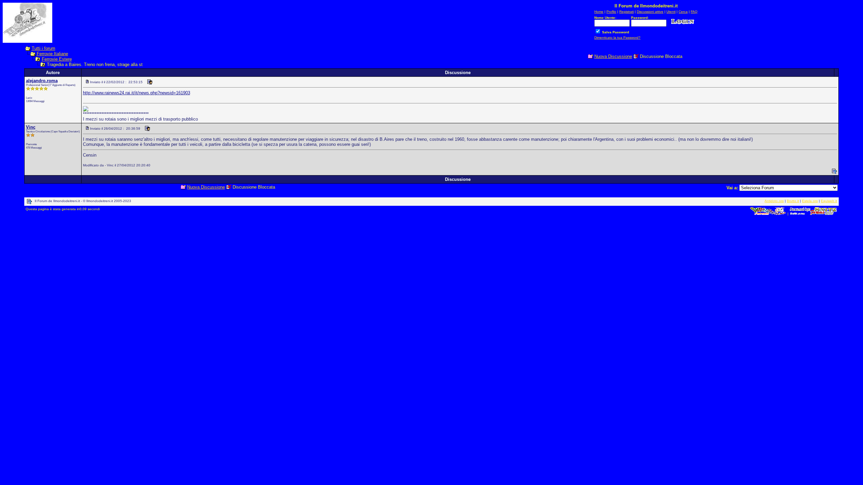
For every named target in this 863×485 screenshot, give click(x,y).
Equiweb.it (829, 201)
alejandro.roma (42, 80)
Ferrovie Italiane (52, 53)
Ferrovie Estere (57, 59)
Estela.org (810, 201)
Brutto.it (793, 201)
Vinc (30, 127)
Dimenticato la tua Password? (617, 37)
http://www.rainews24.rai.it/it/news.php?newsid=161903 (136, 92)
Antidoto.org (774, 201)
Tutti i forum (43, 48)
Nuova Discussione (613, 56)
